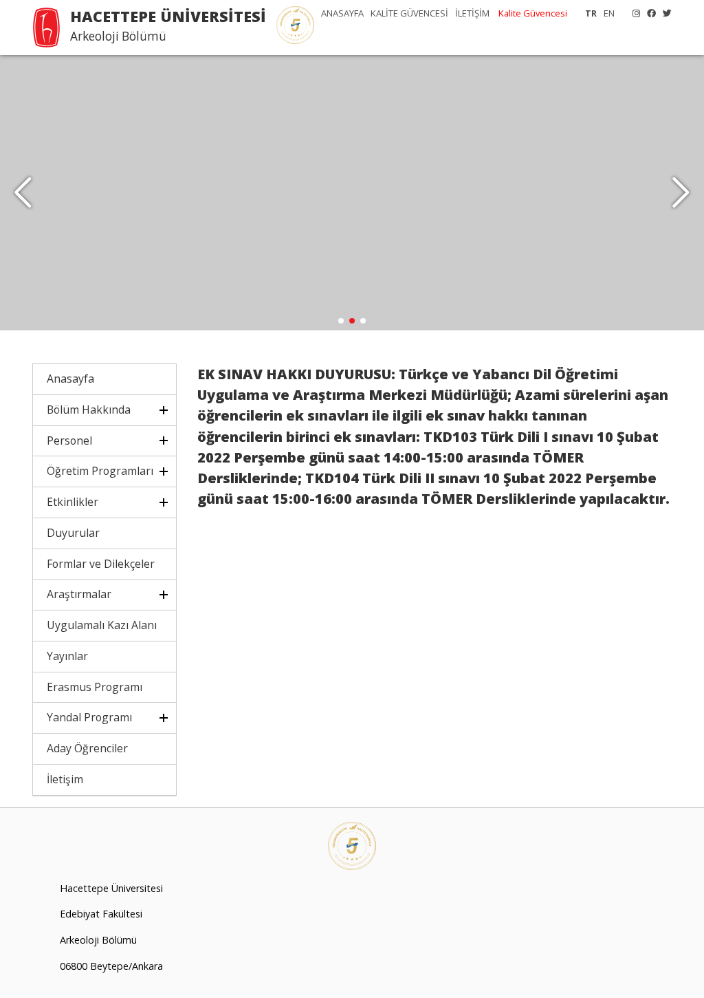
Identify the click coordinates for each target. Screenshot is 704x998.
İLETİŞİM (472, 13)
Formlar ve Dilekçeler (101, 563)
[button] (681, 193)
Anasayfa (70, 378)
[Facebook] (648, 13)
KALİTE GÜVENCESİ (409, 13)
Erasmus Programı (94, 686)
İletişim (65, 779)
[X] (664, 13)
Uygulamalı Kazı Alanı (102, 625)
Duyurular (73, 532)
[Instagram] (633, 13)
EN (609, 13)
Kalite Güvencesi (532, 13)
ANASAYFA (342, 13)
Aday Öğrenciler (87, 748)
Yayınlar (67, 655)
